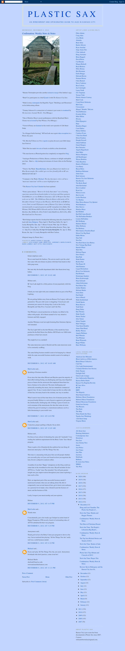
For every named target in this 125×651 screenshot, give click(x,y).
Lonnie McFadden (82, 219)
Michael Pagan (81, 252)
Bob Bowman (80, 71)
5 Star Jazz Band (81, 135)
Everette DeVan (81, 114)
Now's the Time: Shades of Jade (90, 544)
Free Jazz (79, 440)
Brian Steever (80, 304)
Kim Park (79, 257)
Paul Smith (79, 295)
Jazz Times (79, 450)
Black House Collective (84, 361)
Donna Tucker (80, 316)
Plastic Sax (62, 13)
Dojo (77, 123)
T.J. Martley (80, 200)
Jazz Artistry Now (81, 443)
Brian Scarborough (82, 278)
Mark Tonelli (80, 314)
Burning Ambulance (82, 433)
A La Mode (79, 38)
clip (36, 161)
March (82, 599)
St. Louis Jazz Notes (82, 462)
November (84, 573)
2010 (80, 612)
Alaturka (79, 40)
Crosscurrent (80, 107)
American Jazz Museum (84, 357)
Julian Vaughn (80, 321)
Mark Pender (80, 259)
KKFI (77, 390)
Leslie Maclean (81, 197)
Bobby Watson (81, 331)
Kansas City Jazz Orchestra (85, 178)
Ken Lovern (80, 195)
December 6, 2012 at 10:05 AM (42, 363)
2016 (80, 489)
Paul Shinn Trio (81, 285)
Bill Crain (79, 104)
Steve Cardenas (81, 83)
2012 (80, 502)
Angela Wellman (81, 333)
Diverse (78, 119)
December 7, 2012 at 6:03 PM (41, 416)
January (83, 605)
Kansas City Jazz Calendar (34, 186)
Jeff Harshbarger (81, 157)
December (83, 505)
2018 (80, 483)
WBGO (78, 464)
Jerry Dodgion (33, 222)
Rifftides (79, 459)
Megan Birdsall (81, 64)
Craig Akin (79, 35)
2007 (80, 622)
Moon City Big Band (83, 233)
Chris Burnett (80, 81)
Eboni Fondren (81, 138)
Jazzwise (79, 455)
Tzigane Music (81, 421)
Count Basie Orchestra (83, 102)
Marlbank (79, 457)
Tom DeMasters (81, 111)
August (83, 583)
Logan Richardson (82, 269)
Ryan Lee (79, 190)
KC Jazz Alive (80, 385)
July (82, 586)
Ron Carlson (80, 85)
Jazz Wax (79, 452)
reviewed (33, 120)
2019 (80, 479)
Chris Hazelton (81, 162)
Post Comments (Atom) (39, 581)
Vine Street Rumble (82, 326)
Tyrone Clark (80, 95)
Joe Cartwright (81, 88)
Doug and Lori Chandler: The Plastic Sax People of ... (89, 508)
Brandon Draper (81, 126)
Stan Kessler (80, 181)
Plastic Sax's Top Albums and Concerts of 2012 (89, 553)
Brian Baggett (80, 57)
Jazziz (78, 445)
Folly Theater (80, 371)
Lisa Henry (79, 166)
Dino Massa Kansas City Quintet (86, 202)
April (82, 595)
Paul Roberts (80, 273)
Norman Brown (81, 78)
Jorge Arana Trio (81, 50)
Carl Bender (80, 62)
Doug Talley (80, 309)
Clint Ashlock (80, 52)
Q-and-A (47, 97)
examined (65, 110)
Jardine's (56, 242)
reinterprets (36, 103)
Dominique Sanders (82, 276)
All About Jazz (81, 431)
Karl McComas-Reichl (83, 214)
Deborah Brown (81, 76)
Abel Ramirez (80, 266)
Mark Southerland (82, 300)
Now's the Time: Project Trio (89, 558)
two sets (39, 148)
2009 (80, 615)
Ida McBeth (80, 211)
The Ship (79, 411)
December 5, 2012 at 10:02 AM (42, 275)
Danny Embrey (81, 131)
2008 (80, 618)
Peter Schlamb (80, 281)
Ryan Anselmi (80, 47)
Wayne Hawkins (81, 159)
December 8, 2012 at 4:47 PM (41, 503)
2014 (80, 495)
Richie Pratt (80, 262)
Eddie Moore (80, 235)
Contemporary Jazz (82, 436)
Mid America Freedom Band (85, 231)
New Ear (78, 240)
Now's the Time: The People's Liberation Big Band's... (89, 528)
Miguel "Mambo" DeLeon (84, 109)
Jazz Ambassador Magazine (85, 378)
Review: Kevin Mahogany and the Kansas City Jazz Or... (91, 568)
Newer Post (26, 577)
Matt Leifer (31, 369)
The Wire (79, 466)
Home (47, 577)
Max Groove (80, 207)
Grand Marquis (81, 145)
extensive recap (53, 92)
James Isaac (79, 173)
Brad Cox (47, 242)
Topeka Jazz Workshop (83, 416)
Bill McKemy (80, 221)
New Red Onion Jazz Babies (85, 243)
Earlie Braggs (80, 73)
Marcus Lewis (80, 193)
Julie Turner (80, 319)
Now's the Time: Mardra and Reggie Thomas (89, 514)
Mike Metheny (81, 226)
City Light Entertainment (84, 366)
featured (38, 125)
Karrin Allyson (81, 45)
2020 (80, 476)
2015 (80, 492)
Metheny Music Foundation (85, 397)
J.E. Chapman (80, 92)
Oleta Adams (80, 33)
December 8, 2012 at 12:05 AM (42, 428)
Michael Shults (81, 290)
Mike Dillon (80, 116)
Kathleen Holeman (82, 171)
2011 (80, 609)
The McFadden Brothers (84, 216)
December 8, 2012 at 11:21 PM (41, 568)
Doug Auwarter (81, 54)
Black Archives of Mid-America (86, 359)
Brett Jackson (80, 176)
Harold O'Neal (80, 247)
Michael (41, 179)
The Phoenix (80, 406)
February (83, 602)
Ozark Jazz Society (82, 404)
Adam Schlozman (82, 283)
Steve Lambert (80, 188)
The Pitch (79, 409)
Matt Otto (38, 244)
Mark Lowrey (27, 244)
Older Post (68, 577)
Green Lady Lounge (82, 376)
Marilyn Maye (66, 242)
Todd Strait (79, 307)
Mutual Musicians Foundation (86, 402)
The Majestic (80, 392)
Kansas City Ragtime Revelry (85, 383)
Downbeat (79, 438)
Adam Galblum (81, 143)
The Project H (80, 264)
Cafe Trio (79, 364)
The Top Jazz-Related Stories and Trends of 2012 (91, 539)
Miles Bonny (80, 69)
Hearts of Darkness (82, 164)
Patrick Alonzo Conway (84, 97)
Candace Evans (81, 133)
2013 (80, 499)
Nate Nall (79, 238)
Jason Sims (79, 292)
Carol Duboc (80, 128)
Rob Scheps (47, 244)
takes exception (63, 133)
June (82, 589)
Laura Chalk (80, 90)
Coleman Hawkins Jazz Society (86, 368)
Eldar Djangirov (81, 121)
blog (67, 153)
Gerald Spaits (80, 302)
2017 (80, 486)
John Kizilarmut (81, 185)
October (83, 576)
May (82, 592)
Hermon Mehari (81, 223)
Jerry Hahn (79, 152)
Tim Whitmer (80, 338)
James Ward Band (82, 328)
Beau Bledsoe (80, 66)
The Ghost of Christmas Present (90, 524)
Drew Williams (81, 345)
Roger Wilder (80, 342)
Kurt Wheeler (80, 335)
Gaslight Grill (80, 373)
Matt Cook (79, 100)
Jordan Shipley (81, 288)
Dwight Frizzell (81, 140)
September (84, 579)
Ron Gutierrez (80, 147)
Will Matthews (81, 204)
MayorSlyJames (41, 169)
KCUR (78, 387)
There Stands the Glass (83, 414)
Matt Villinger (80, 323)
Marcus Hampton (81, 154)
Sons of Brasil (80, 297)
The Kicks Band (81, 183)
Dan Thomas (80, 311)
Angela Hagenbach (82, 150)
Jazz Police (79, 447)
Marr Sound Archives (83, 395)
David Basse (80, 59)
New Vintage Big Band (83, 245)
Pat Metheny (80, 228)
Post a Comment (27, 573)
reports (45, 141)
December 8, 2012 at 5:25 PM (41, 526)
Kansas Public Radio (83, 380)
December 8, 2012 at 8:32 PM (41, 543)
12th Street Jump (36, 242)
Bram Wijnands (81, 340)
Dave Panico (80, 254)
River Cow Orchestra (83, 271)
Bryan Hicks (80, 169)
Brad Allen (79, 43)
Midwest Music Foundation (85, 399)
